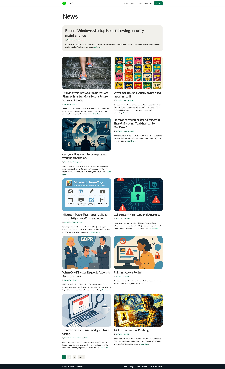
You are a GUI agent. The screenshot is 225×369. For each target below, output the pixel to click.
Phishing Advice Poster (128, 272)
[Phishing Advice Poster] (138, 252)
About (137, 367)
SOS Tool (158, 3)
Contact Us (148, 3)
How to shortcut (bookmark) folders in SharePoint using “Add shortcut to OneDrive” (137, 123)
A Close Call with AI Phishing (131, 330)
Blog (131, 367)
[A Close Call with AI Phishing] (138, 310)
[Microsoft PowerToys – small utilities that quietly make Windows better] (86, 194)
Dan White (70, 40)
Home (126, 3)
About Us (133, 3)
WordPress (79, 367)
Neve (64, 367)
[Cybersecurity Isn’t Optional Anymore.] (138, 194)
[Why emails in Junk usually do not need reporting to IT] (138, 73)
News (140, 3)
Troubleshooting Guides (80, 338)
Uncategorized (80, 40)
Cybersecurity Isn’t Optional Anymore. (137, 214)
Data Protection (156, 367)
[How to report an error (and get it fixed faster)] (86, 310)
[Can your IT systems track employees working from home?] (86, 134)
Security (127, 218)
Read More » (97, 47)
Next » (81, 357)
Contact (145, 367)
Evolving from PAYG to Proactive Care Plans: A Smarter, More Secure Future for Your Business (85, 96)
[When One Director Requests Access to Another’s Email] (86, 252)
